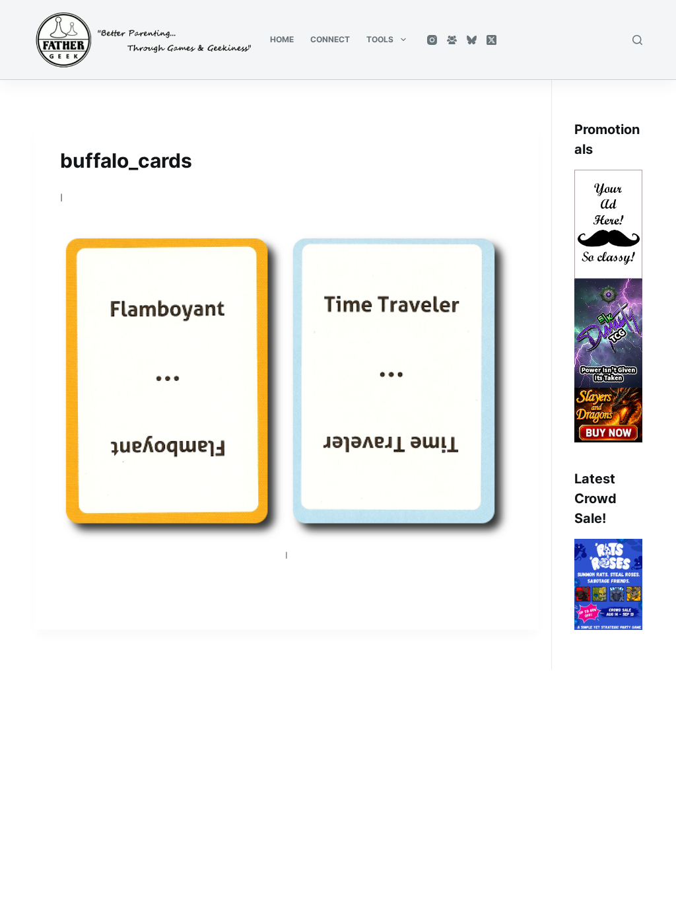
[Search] (637, 40)
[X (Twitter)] (491, 40)
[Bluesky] (472, 40)
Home (282, 39)
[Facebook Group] (452, 40)
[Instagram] (432, 40)
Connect (330, 39)
